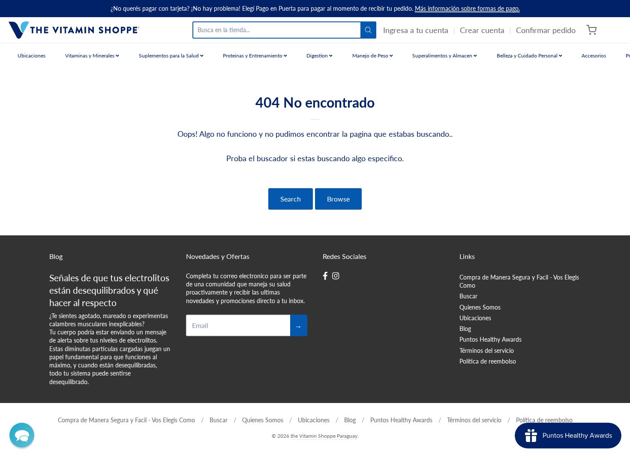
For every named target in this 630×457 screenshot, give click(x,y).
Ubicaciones (31, 55)
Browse (338, 199)
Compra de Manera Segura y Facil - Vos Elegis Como (519, 281)
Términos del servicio (486, 350)
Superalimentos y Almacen (443, 55)
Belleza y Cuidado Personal (528, 55)
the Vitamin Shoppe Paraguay (324, 436)
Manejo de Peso (371, 55)
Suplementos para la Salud (169, 55)
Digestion (317, 55)
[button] (21, 435)
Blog (465, 328)
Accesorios (594, 55)
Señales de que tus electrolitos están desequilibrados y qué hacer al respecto (109, 290)
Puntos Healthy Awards (490, 339)
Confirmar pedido (546, 30)
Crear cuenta (482, 30)
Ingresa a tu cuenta (415, 30)
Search (290, 199)
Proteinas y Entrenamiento (253, 55)
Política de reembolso (487, 361)
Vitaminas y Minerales (90, 55)
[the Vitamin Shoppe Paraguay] (74, 30)
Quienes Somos (480, 307)
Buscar (468, 296)
